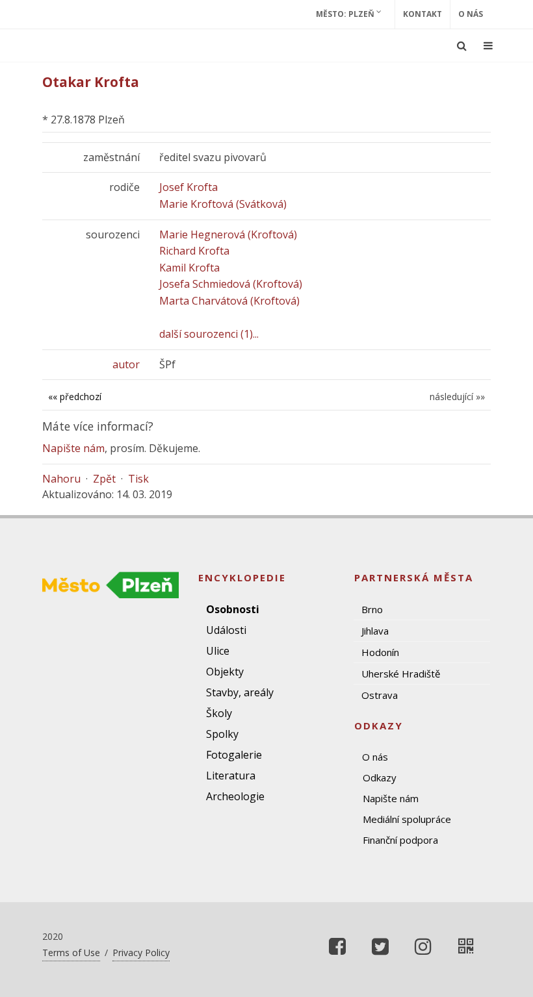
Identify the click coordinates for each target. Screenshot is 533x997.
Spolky (222, 734)
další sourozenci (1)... (209, 334)
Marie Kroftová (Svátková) (223, 204)
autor (126, 364)
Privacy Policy (141, 952)
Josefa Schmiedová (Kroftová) (230, 284)
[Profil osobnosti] (466, 946)
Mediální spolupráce (407, 819)
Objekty (225, 671)
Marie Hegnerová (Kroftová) (228, 234)
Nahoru (61, 479)
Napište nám (73, 448)
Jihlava (375, 630)
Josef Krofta (188, 187)
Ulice (217, 651)
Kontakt (422, 13)
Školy (219, 713)
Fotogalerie (234, 755)
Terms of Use (71, 952)
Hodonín (380, 652)
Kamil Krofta (189, 267)
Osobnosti (232, 609)
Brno (372, 609)
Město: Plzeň (346, 13)
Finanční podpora (400, 839)
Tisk (138, 479)
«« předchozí (74, 396)
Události (226, 630)
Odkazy (379, 777)
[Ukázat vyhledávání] (461, 45)
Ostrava (379, 694)
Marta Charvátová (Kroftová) (229, 301)
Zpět (104, 479)
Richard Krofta (194, 251)
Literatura (230, 775)
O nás (470, 13)
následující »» (457, 396)
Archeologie (235, 796)
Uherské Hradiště (400, 673)
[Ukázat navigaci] (488, 45)
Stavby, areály (240, 692)
